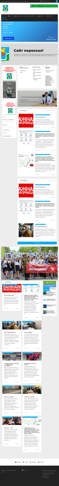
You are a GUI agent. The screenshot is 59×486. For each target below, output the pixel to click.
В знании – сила (8, 428)
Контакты (5, 19)
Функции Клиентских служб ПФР (51, 305)
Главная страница (38, 114)
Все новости (37, 242)
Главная (5, 16)
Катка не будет (28, 332)
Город (10, 16)
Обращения (36, 5)
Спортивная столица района (30, 364)
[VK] (46, 1)
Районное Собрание (47, 68)
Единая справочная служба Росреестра (51, 300)
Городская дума (36, 67)
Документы (41, 16)
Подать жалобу (8, 38)
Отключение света (40, 117)
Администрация (19, 16)
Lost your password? (7, 136)
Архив (21, 72)
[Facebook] (40, 1)
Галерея (50, 282)
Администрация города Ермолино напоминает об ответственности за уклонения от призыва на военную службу (45, 135)
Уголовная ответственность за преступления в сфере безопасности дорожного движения (49, 293)
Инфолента (44, 114)
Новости (50, 16)
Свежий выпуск (23, 70)
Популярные (46, 289)
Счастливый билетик (41, 226)
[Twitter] (42, 1)
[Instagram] (44, 1)
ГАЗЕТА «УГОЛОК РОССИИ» (24, 68)
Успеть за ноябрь (9, 397)
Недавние (53, 288)
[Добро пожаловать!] (29, 54)
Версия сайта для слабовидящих (49, 5)
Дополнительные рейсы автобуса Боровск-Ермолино (51, 311)
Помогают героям (29, 397)
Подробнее (53, 127)
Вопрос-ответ (50, 285)
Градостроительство (31, 16)
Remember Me (7, 130)
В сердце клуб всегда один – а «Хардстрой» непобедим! (11, 364)
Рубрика (23, 180)
